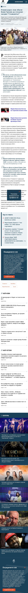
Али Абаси (13, 283)
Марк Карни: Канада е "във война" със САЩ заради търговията (13, 224)
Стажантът (4, 283)
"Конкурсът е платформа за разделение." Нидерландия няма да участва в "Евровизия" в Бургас (13, 436)
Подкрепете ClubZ (9, 589)
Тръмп (14, 286)
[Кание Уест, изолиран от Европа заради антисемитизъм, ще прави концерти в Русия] (14, 541)
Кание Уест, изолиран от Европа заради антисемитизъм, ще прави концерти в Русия (13, 551)
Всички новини (19, 1)
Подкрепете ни (9, 276)
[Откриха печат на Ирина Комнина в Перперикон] (14, 519)
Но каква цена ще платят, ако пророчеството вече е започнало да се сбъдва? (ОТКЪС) (12, 460)
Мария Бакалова (6, 286)
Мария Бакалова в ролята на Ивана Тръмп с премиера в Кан (19, 119)
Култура (4, 6)
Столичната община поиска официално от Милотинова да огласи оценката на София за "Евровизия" (14, 506)
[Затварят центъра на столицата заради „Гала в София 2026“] (14, 473)
